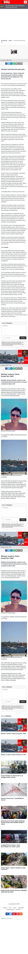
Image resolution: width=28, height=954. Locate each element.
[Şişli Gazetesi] (6, 2)
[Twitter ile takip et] (10, 914)
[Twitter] (9, 63)
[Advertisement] (14, 24)
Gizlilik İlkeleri (21, 907)
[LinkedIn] (11, 63)
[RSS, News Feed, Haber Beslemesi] (20, 914)
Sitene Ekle (18, 909)
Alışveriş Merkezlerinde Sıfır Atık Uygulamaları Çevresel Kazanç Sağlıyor (17, 6)
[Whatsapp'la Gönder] (14, 63)
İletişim (14, 907)
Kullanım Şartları (10, 909)
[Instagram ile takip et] (17, 914)
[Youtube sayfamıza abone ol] (14, 914)
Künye (10, 907)
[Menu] (25, 2)
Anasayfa (5, 907)
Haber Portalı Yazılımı (8, 918)
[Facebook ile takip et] (7, 914)
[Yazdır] (19, 63)
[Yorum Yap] (21, 63)
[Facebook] (6, 63)
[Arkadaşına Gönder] (16, 63)
